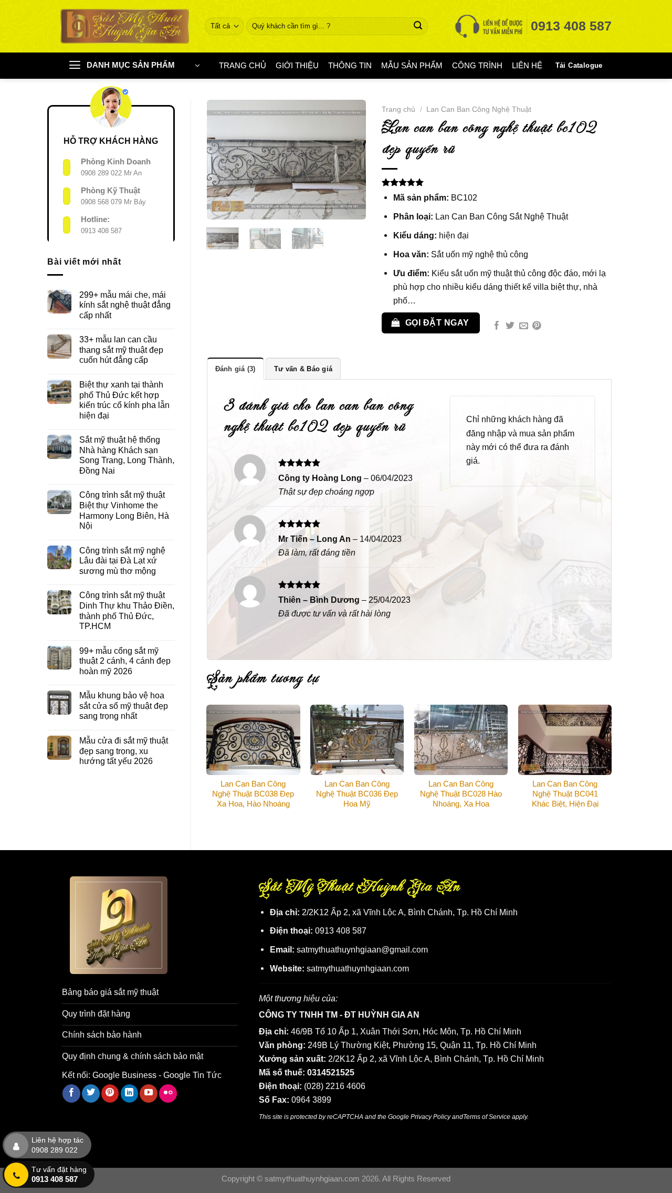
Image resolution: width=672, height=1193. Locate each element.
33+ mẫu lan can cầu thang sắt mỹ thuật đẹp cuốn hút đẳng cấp (121, 349)
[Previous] (223, 160)
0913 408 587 (101, 231)
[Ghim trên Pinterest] (536, 326)
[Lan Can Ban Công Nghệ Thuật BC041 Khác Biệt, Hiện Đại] (565, 740)
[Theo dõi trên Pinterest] (110, 1093)
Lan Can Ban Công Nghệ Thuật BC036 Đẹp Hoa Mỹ (357, 794)
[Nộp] (418, 26)
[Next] (349, 160)
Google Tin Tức (192, 1075)
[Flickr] (168, 1093)
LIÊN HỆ (527, 65)
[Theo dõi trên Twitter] (91, 1093)
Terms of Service (486, 1116)
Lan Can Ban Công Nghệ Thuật (478, 109)
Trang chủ (398, 109)
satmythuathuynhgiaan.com (358, 968)
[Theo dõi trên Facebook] (71, 1093)
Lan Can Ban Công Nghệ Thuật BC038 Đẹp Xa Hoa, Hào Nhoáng (253, 794)
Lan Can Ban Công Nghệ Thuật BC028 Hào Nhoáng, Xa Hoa (461, 794)
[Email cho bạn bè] (523, 326)
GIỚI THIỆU (297, 65)
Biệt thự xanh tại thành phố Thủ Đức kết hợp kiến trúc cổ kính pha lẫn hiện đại (124, 400)
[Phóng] (220, 206)
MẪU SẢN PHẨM (412, 65)
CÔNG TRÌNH (477, 65)
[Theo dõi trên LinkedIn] (130, 1093)
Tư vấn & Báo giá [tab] (303, 369)
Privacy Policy (430, 1116)
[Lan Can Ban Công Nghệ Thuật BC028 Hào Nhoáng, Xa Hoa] (461, 740)
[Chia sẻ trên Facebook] (496, 326)
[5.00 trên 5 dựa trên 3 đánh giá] (497, 182)
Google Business (124, 1075)
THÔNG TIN (350, 65)
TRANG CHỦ (242, 65)
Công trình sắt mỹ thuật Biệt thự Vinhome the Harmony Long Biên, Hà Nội (124, 510)
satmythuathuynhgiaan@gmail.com (362, 949)
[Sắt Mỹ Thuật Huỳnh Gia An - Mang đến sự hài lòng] (124, 26)
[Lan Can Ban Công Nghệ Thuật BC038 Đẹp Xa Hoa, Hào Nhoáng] (253, 740)
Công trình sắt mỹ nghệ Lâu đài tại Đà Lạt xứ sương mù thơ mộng (122, 560)
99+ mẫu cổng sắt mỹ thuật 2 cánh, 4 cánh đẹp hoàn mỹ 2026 (125, 661)
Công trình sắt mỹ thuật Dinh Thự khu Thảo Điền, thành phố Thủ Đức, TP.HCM (126, 610)
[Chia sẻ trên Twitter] (510, 326)
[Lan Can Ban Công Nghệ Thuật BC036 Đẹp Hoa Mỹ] (357, 740)
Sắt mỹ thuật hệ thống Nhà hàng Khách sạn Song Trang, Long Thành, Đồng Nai (126, 455)
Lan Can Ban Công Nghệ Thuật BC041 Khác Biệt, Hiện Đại (565, 794)
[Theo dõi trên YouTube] (149, 1093)
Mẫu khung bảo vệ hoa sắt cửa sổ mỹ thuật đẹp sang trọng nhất (123, 705)
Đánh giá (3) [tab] (235, 369)
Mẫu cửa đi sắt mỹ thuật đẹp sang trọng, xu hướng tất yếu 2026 (123, 751)
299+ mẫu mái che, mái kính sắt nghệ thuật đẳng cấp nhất (125, 305)
